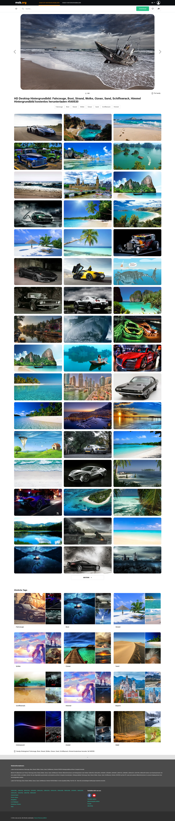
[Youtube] (94, 796)
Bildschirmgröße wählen (94, 801)
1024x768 (20, 792)
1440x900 (73, 790)
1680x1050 (80, 790)
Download (142, 9)
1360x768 (26, 792)
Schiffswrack (106, 107)
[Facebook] (90, 796)
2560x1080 (60, 790)
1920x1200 (14, 792)
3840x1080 (67, 790)
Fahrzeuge (59, 107)
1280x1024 (46, 790)
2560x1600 (33, 792)
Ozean (90, 107)
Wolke (82, 107)
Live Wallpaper (14, 802)
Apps (12, 806)
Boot (67, 107)
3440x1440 (53, 790)
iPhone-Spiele (14, 797)
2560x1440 (40, 790)
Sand (97, 107)
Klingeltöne (14, 799)
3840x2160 (27, 790)
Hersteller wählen (92, 799)
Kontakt (89, 803)
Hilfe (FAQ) (90, 806)
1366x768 (20, 790)
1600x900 (33, 790)
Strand (75, 107)
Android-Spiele (14, 795)
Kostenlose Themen (16, 804)
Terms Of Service (38, 818)
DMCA (45, 818)
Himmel (116, 107)
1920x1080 (14, 790)
